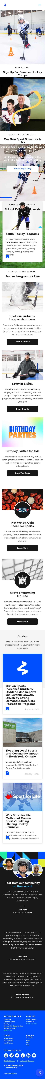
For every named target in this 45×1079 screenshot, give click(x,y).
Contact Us (30, 1022)
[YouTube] (34, 1055)
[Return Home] (5, 4)
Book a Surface (23, 342)
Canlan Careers (9, 1022)
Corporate (7, 1019)
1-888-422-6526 (31, 1024)
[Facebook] (11, 1055)
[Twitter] (17, 1055)
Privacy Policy (8, 1038)
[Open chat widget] (40, 1073)
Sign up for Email (10, 1028)
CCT (27, 1042)
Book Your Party (22, 473)
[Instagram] (6, 1055)
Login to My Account (27, 1061)
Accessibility (8, 1041)
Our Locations (31, 1019)
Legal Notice (8, 1043)
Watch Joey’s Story (22, 168)
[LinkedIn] (28, 1055)
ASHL (28, 1040)
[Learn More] (22, 548)
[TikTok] (23, 1055)
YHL (27, 1045)
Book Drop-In (22, 409)
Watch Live (8, 1030)
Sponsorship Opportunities (13, 1026)
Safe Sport (7, 1024)
